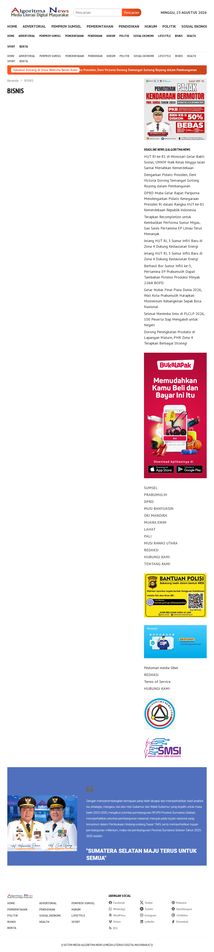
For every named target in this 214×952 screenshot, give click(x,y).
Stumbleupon (184, 909)
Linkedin (149, 922)
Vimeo (117, 922)
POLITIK (12, 915)
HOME (11, 903)
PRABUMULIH (155, 494)
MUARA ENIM (155, 522)
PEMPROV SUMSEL (83, 903)
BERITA (11, 928)
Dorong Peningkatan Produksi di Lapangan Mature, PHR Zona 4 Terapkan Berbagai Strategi (169, 337)
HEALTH (44, 922)
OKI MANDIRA (155, 515)
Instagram (150, 915)
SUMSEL (151, 487)
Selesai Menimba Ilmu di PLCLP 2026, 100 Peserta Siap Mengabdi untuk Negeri (174, 319)
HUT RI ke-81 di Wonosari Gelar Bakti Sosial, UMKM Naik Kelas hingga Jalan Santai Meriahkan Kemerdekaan (174, 162)
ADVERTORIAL (48, 903)
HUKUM (76, 909)
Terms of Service (157, 681)
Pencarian (131, 12)
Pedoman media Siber (161, 667)
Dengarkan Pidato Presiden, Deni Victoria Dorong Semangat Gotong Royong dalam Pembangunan (99, 70)
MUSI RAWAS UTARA (161, 543)
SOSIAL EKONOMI (50, 915)
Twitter (149, 903)
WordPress (119, 915)
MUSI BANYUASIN (158, 508)
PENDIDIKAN (47, 909)
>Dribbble (182, 915)
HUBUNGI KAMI (157, 556)
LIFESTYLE (78, 915)
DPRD (149, 501)
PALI (148, 536)
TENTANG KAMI (157, 563)
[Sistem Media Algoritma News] (40, 12)
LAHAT (149, 529)
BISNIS (11, 922)
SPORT (75, 922)
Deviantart (182, 922)
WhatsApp (119, 909)
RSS (115, 928)
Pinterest (181, 903)
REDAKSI (151, 550)
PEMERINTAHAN (17, 909)
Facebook (119, 903)
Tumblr (149, 909)
